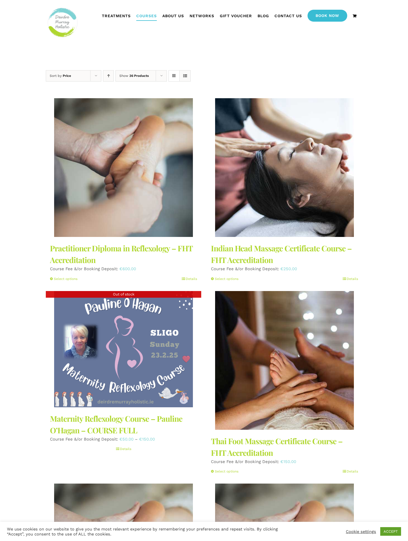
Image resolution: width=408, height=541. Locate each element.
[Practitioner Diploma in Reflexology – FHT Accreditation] (123, 167)
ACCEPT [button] (391, 531)
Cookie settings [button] (361, 531)
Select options (65, 279)
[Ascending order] (108, 76)
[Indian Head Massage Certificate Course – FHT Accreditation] (284, 167)
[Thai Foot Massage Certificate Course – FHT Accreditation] (284, 360)
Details (191, 279)
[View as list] (185, 75)
